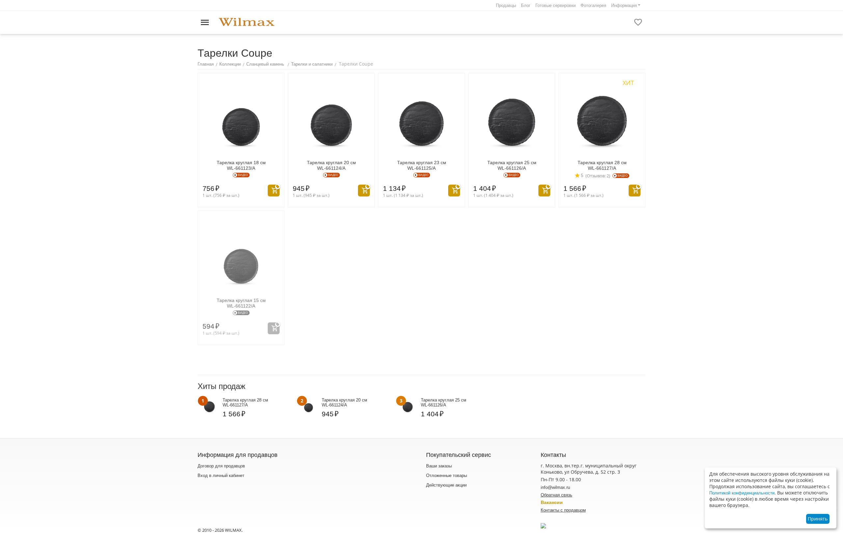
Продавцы (506, 5)
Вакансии (552, 502)
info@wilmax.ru (555, 487)
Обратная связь (556, 494)
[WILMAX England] (247, 22)
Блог (525, 5)
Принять (818, 519)
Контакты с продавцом (563, 510)
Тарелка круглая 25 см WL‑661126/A (511, 165)
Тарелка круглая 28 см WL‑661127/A (602, 165)
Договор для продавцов (221, 465)
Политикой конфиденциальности (742, 492)
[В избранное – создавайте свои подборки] (638, 22)
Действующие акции (446, 485)
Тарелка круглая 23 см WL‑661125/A (421, 165)
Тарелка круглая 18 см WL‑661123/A (241, 165)
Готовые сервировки (555, 5)
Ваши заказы (439, 465)
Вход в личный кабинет (221, 475)
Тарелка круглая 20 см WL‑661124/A (331, 165)
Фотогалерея (593, 5)
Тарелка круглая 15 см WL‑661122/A (241, 303)
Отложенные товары (446, 475)
